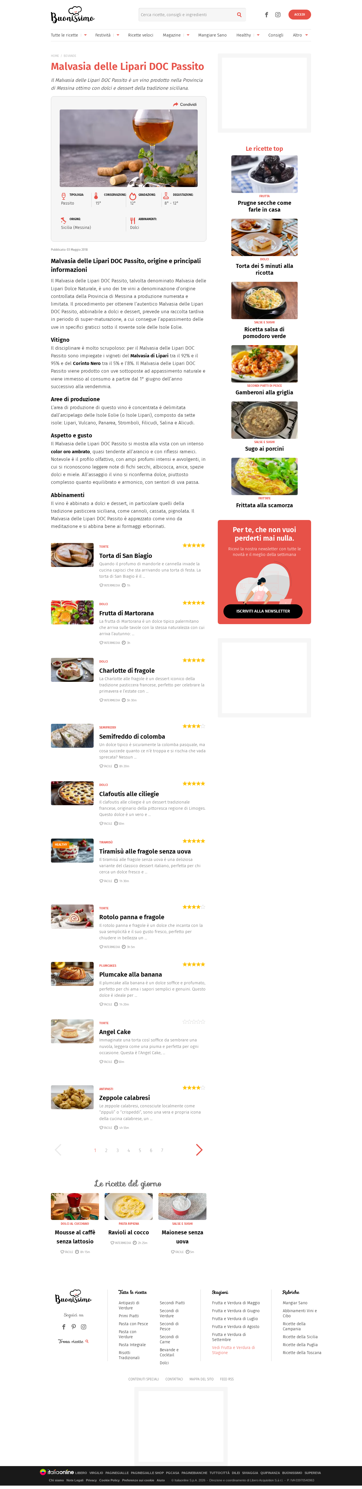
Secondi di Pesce (169, 1326)
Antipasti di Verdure (129, 1305)
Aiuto (161, 1480)
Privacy (91, 1480)
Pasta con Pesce (133, 1324)
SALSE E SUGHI (182, 1224)
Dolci (164, 1363)
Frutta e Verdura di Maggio (236, 1303)
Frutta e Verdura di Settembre (229, 1337)
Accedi (299, 14)
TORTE (104, 547)
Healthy (243, 35)
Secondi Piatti (172, 1303)
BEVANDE (70, 56)
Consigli (275, 35)
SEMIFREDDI (107, 727)
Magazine (172, 35)
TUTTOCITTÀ (220, 1473)
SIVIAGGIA (250, 1473)
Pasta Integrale (132, 1344)
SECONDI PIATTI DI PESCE (264, 386)
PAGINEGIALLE (117, 1473)
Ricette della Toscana (302, 1352)
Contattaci (174, 1379)
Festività (103, 35)
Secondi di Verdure (169, 1313)
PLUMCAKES (107, 966)
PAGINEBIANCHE (194, 1473)
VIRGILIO (96, 1473)
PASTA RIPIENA (129, 1224)
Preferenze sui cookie (138, 1480)
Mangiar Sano (295, 1303)
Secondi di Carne (169, 1339)
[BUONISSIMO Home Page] (73, 14)
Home (55, 56)
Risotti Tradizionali (129, 1355)
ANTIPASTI (106, 1089)
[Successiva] (199, 1150)
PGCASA (172, 1473)
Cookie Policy (109, 1480)
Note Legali (74, 1480)
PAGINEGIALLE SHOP (147, 1473)
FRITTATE (264, 498)
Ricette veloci (140, 35)
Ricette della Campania (294, 1326)
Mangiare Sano (212, 35)
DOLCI (103, 604)
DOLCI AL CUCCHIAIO (75, 1224)
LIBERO (81, 1473)
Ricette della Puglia (300, 1344)
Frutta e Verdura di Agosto (235, 1326)
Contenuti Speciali (143, 1379)
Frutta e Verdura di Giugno (236, 1310)
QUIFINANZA (270, 1473)
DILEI (236, 1473)
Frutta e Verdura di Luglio (235, 1318)
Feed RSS (227, 1379)
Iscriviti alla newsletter (263, 611)
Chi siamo (56, 1480)
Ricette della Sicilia (300, 1337)
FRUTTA (264, 196)
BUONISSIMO (292, 1473)
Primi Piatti (129, 1316)
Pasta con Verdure (127, 1334)
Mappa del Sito (201, 1379)
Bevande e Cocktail (169, 1352)
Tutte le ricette (64, 35)
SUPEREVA (313, 1473)
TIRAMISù (106, 842)
